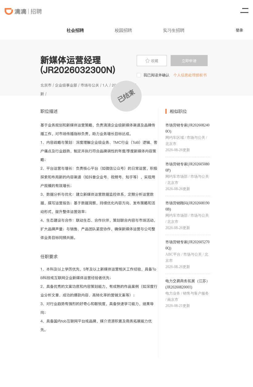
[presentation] (152, 60)
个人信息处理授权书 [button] (190, 75)
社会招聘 (75, 30)
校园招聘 (123, 30)
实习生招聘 (174, 30)
